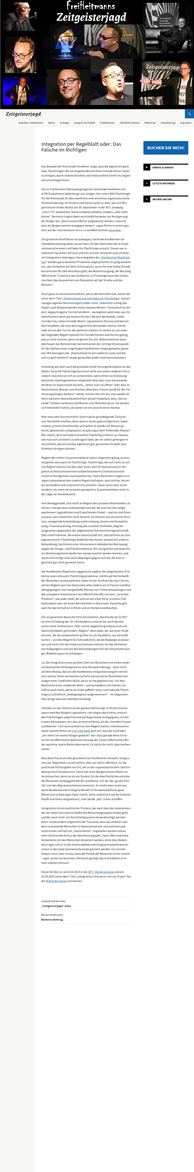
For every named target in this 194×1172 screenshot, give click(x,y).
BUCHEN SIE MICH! (165, 148)
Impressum (186, 122)
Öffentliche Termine (129, 122)
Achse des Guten (56, 881)
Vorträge (64, 122)
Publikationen (107, 122)
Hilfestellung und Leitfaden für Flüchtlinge (91, 298)
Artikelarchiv (162, 199)
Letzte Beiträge (164, 183)
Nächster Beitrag (52, 917)
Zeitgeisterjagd (23, 113)
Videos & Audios (163, 167)
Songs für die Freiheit (84, 122)
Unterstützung (168, 122)
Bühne (51, 122)
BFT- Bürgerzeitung (101, 872)
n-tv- (74, 731)
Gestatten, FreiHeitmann (31, 122)
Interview (114, 230)
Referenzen (150, 122)
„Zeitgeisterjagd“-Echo (56, 904)
